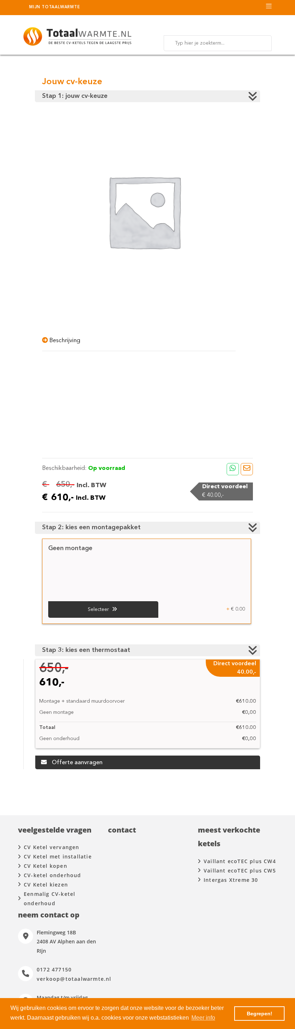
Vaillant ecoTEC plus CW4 (240, 861)
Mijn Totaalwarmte (54, 7)
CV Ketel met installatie (58, 856)
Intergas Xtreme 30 (231, 879)
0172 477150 (54, 969)
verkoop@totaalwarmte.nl (74, 978)
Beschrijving (64, 341)
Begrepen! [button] (259, 1013)
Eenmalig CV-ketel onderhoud (49, 898)
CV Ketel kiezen (46, 884)
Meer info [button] (203, 1018)
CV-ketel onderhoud (52, 875)
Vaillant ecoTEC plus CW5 (240, 870)
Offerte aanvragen (76, 763)
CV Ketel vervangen (52, 847)
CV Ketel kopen (45, 865)
